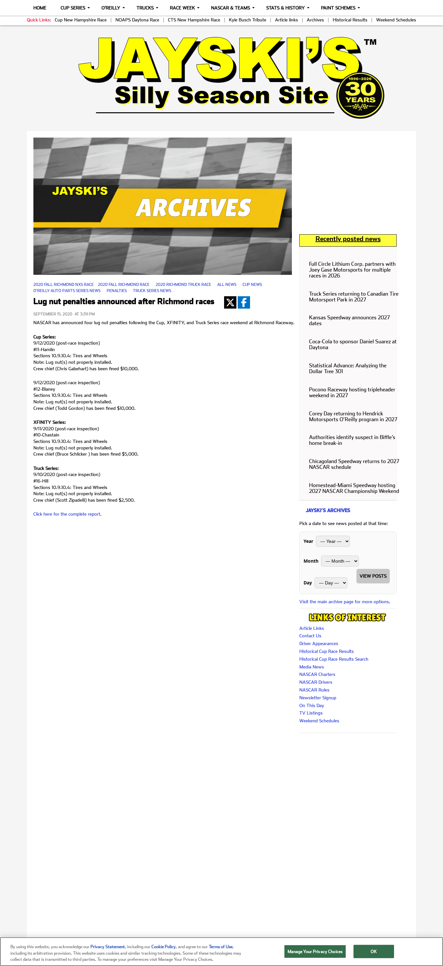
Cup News (252, 284)
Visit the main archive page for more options (344, 601)
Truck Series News (152, 290)
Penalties (117, 290)
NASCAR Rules (314, 689)
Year (308, 541)
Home (39, 7)
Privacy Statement (107, 946)
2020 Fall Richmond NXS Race (63, 284)
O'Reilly (111, 7)
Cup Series (73, 7)
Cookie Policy (163, 946)
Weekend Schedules (396, 19)
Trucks (145, 7)
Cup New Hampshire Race (81, 19)
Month (311, 561)
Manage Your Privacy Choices (315, 951)
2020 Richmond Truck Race (183, 284)
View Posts (373, 576)
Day (308, 583)
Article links (286, 19)
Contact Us (310, 635)
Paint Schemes (338, 7)
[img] (221, 78)
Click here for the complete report (66, 514)
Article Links (311, 628)
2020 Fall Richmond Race (124, 284)
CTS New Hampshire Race (194, 19)
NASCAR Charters (317, 674)
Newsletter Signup (317, 697)
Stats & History (285, 7)
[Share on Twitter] (230, 302)
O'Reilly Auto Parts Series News (67, 290)
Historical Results (350, 19)
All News (226, 284)
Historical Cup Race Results (326, 651)
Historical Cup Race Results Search (333, 659)
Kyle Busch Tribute (247, 19)
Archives (315, 19)
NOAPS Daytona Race (137, 19)
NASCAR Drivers (315, 682)
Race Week (182, 7)
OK (374, 951)
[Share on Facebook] (244, 302)
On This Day (311, 705)
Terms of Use (221, 946)
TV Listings (311, 712)
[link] (221, 78)
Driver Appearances (318, 643)
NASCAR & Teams (230, 7)
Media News (311, 666)
